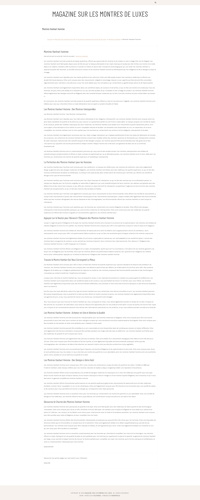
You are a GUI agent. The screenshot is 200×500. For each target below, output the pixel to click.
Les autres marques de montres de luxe (91, 39)
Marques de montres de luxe (65, 39)
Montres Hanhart (114, 39)
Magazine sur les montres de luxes (100, 13)
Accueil (50, 39)
